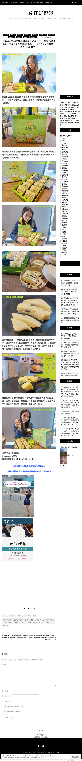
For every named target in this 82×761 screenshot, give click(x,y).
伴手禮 (20, 34)
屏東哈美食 (65, 204)
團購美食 (64, 248)
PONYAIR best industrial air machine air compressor (70, 109)
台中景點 (64, 168)
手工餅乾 (64, 241)
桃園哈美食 (65, 156)
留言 (4, 664)
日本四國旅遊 (66, 105)
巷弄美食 (64, 239)
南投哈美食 (65, 175)
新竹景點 (64, 159)
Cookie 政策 (38, 757)
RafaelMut (65, 400)
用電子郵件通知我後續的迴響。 (13, 706)
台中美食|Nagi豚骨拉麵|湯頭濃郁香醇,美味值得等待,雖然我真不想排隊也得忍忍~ (15, 637)
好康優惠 (64, 223)
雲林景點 (64, 184)
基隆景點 (64, 145)
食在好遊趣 (41, 13)
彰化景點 (64, 179)
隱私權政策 (49, 2)
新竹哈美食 (65, 161)
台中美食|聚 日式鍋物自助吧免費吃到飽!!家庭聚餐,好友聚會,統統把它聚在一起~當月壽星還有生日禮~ (70, 391)
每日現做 (64, 243)
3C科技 (64, 250)
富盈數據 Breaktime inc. (75, 760)
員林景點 (64, 177)
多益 (62, 103)
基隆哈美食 (65, 147)
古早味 (35, 34)
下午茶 (13, 34)
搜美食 (25, 37)
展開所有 (62, 136)
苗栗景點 (64, 163)
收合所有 (69, 136)
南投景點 (64, 172)
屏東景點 (64, 202)
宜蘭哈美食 (65, 209)
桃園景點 (64, 154)
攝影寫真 (29, 2)
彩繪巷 (64, 227)
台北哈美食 (43, 34)
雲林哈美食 (65, 186)
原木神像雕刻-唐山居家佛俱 (68, 116)
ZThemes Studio (53, 752)
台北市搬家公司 (69, 122)
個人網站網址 (6, 701)
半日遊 (64, 234)
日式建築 (64, 225)
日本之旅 (64, 220)
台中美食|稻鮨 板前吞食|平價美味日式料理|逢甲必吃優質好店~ (70, 320)
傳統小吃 (12, 616)
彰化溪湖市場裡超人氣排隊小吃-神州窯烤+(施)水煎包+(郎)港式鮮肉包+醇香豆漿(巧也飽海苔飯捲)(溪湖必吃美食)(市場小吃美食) (70, 364)
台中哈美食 (5, 2)
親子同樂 (5, 625)
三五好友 (5, 616)
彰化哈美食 (14, 2)
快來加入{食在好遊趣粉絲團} (70, 263)
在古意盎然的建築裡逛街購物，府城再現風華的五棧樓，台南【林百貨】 (70, 292)
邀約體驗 (22, 2)
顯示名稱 (5, 691)
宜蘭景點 (64, 207)
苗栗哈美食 (65, 166)
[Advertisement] (29, 583)
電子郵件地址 (6, 696)
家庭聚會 (27, 616)
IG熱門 (6, 34)
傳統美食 (27, 34)
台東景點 (64, 216)
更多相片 (62, 465)
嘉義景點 (64, 188)
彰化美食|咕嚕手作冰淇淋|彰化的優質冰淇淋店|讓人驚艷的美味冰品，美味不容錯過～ (70, 311)
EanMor (64, 418)
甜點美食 (33, 37)
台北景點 (64, 149)
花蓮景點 (64, 211)
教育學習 (64, 252)
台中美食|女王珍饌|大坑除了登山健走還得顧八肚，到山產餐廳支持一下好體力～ (70, 353)
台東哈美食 (65, 218)
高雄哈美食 (65, 200)
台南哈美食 (65, 195)
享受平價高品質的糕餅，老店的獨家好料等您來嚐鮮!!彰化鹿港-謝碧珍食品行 (70, 345)
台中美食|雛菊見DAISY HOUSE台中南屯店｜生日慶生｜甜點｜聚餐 (69, 283)
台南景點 (64, 193)
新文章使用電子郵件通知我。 (13, 711)
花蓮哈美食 (65, 213)
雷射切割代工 (66, 107)
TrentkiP (65, 429)
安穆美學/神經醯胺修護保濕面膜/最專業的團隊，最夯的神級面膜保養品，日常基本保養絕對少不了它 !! (42, 637)
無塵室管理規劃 (72, 111)
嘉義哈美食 (65, 191)
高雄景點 (64, 197)
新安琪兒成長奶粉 (73, 114)
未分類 (64, 255)
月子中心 (67, 103)
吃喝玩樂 (20, 616)
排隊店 (18, 37)
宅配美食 (51, 34)
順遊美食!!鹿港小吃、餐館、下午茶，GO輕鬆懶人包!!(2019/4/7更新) (69, 336)
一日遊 (64, 143)
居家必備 (11, 37)
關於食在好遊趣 (38, 2)
